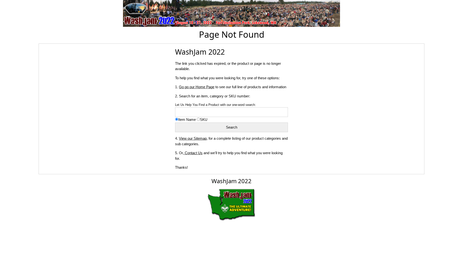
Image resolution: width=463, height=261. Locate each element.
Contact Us (193, 153)
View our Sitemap (193, 138)
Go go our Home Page (196, 87)
